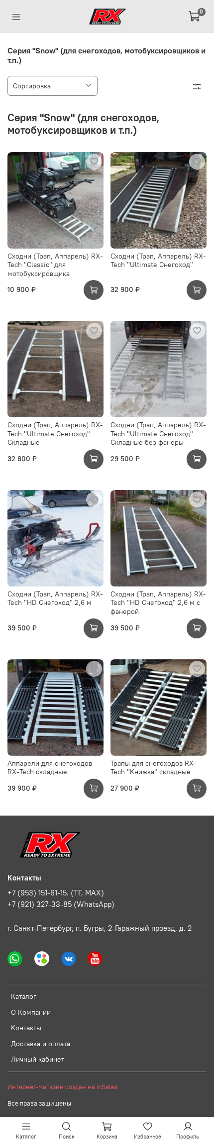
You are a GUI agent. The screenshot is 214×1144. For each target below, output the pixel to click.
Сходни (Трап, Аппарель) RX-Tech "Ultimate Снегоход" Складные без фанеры (158, 433)
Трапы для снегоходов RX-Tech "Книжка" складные (153, 768)
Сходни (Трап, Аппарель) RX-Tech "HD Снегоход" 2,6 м (55, 598)
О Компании (31, 1012)
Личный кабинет (37, 1059)
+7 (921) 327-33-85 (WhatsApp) (60, 904)
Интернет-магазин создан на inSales (62, 1087)
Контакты (26, 1027)
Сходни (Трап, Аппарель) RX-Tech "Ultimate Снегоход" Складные (55, 433)
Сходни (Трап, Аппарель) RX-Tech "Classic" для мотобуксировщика (55, 265)
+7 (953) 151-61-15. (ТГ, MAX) (55, 892)
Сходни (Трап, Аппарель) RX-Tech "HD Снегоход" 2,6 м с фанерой (158, 602)
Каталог (23, 996)
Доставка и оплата (40, 1043)
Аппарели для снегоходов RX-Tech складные (49, 768)
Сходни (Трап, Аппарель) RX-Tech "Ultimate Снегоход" (158, 261)
